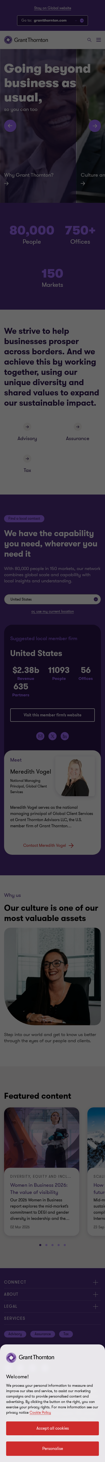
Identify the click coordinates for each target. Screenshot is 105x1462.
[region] (52, 1403)
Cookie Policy (40, 1412)
